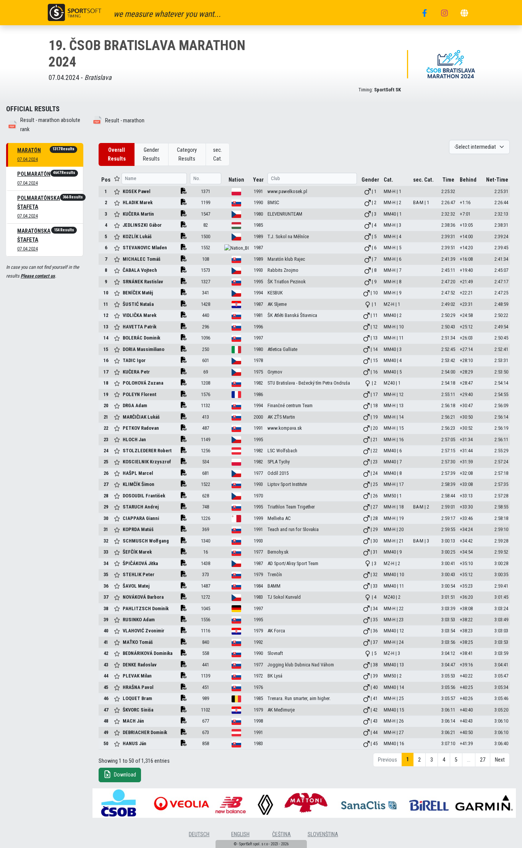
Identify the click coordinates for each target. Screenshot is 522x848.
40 (106, 631)
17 (106, 372)
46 (106, 698)
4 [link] (444, 760)
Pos (105, 180)
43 (106, 665)
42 (106, 653)
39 (106, 619)
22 (106, 428)
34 (106, 563)
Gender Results (151, 154)
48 (106, 721)
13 (106, 327)
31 (106, 529)
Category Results (187, 154)
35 (106, 574)
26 (106, 473)
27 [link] (482, 760)
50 (106, 743)
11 (106, 304)
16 (106, 360)
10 (106, 293)
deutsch (199, 834)
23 (106, 439)
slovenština (323, 834)
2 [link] (419, 760)
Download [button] (124, 775)
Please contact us (38, 276)
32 (106, 541)
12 (106, 315)
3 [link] (431, 760)
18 (106, 383)
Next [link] (500, 760)
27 (106, 484)
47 (106, 710)
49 (106, 732)
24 (106, 450)
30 (106, 518)
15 (106, 349)
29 (106, 507)
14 (106, 338)
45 (106, 687)
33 (106, 552)
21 (106, 417)
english (240, 834)
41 (106, 642)
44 (106, 676)
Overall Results (117, 154)
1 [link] (407, 759)
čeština (281, 834)
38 (106, 608)
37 (106, 597)
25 (106, 462)
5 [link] (456, 760)
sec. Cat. (217, 154)
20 (106, 405)
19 (106, 394)
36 (106, 586)
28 (106, 496)
